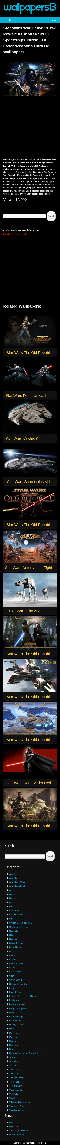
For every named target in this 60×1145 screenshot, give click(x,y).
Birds (11, 906)
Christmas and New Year (20, 922)
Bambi (12, 894)
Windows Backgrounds (19, 1101)
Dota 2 (12, 951)
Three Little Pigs (16, 1077)
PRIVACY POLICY (18, 1134)
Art (10, 890)
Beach (12, 902)
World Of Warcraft (17, 1110)
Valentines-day (16, 1089)
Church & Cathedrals (18, 926)
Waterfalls (13, 1093)
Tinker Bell (14, 1081)
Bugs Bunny (15, 910)
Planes (12, 1040)
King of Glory (15, 992)
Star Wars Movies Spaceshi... (30, 439)
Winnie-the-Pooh (16, 1106)
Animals (13, 877)
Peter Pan (14, 1032)
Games (12, 967)
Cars (11, 918)
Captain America (17, 914)
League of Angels (17, 1004)
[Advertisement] (30, 127)
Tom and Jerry (16, 1085)
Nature (12, 1028)
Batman (12, 898)
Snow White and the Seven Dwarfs (25, 1053)
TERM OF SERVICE (18, 1130)
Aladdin (12, 873)
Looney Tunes (15, 1012)
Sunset (12, 1065)
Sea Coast (14, 1044)
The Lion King (15, 1069)
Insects (12, 987)
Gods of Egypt (16, 971)
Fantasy (13, 955)
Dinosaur (13, 938)
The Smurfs (14, 1073)
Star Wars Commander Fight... (30, 568)
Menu (8, 20)
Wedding (13, 1097)
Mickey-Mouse (16, 1024)
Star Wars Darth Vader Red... (30, 783)
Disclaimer (14, 1126)
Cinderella (13, 930)
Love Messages (16, 1016)
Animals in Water (17, 881)
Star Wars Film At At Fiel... (30, 611)
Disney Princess (16, 943)
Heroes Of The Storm (19, 983)
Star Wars (13, 1061)
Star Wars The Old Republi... (30, 353)
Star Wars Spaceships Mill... (30, 482)
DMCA (12, 1122)
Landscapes (14, 1000)
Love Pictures (15, 1020)
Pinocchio (13, 1036)
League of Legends (18, 1008)
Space (12, 1057)
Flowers (12, 959)
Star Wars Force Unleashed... (30, 396)
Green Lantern (15, 979)
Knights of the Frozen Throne (22, 996)
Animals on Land (17, 886)
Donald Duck (15, 947)
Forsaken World (16, 963)
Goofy (12, 975)
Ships (12, 1049)
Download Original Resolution (16, 233)
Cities (12, 934)
